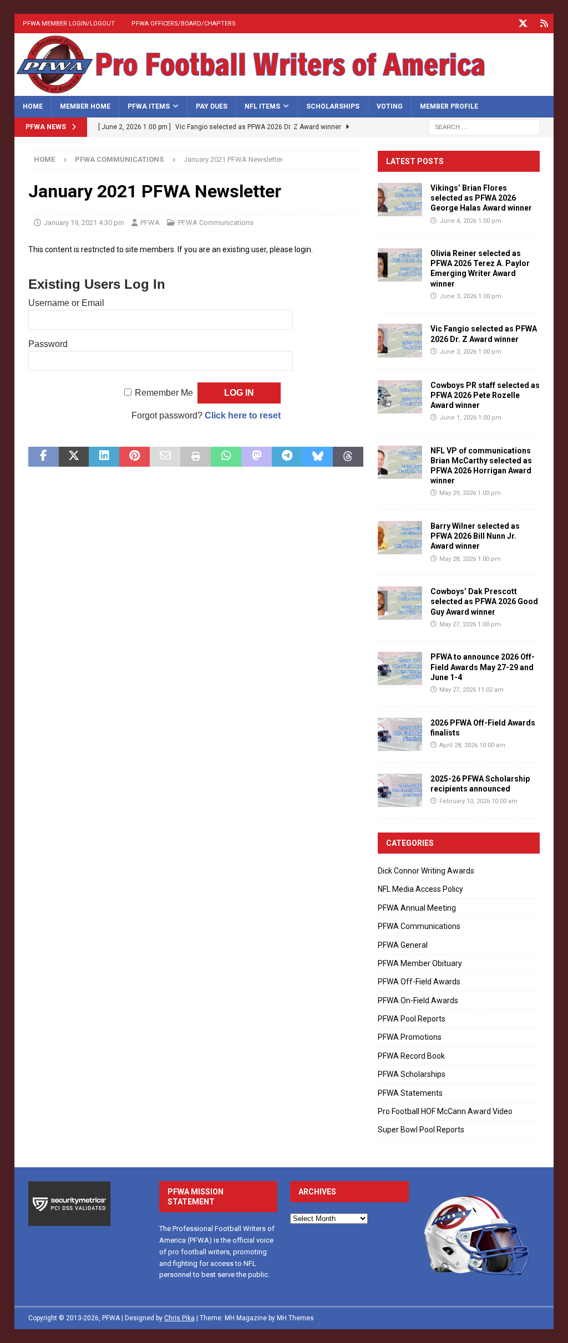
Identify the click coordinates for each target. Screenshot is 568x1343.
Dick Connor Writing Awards (426, 870)
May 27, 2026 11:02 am (471, 689)
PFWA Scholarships (411, 1074)
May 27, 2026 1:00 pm (470, 624)
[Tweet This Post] (74, 457)
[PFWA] (284, 89)
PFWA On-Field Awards (418, 1000)
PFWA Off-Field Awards (419, 981)
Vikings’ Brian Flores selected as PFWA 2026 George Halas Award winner (481, 197)
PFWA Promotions (410, 1037)
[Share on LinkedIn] (104, 457)
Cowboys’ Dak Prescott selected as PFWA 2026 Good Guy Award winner (484, 601)
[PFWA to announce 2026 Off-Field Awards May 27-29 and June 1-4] (400, 668)
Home (33, 106)
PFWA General (403, 945)
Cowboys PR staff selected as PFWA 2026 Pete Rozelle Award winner (485, 395)
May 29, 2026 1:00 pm (470, 493)
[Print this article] (195, 457)
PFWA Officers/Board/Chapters (183, 23)
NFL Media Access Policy (420, 889)
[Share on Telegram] (287, 457)
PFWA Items (149, 106)
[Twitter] (522, 23)
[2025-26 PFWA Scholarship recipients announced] (400, 790)
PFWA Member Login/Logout (69, 23)
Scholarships (332, 106)
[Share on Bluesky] (317, 457)
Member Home (85, 106)
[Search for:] (484, 126)
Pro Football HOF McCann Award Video (445, 1111)
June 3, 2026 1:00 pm (470, 296)
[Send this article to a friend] (165, 457)
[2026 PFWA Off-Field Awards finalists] (400, 734)
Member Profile (449, 106)
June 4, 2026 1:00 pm (470, 220)
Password (48, 344)
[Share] (544, 23)
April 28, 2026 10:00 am (472, 745)
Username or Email (66, 303)
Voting (390, 106)
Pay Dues (211, 106)
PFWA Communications (215, 222)
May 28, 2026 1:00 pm (470, 559)
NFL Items (262, 106)
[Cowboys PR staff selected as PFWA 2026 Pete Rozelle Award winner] (400, 396)
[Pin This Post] (134, 457)
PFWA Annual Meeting (417, 907)
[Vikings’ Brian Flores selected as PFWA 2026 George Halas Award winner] (400, 199)
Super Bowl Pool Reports (421, 1129)
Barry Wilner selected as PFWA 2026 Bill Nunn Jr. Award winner (475, 536)
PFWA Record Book (411, 1055)
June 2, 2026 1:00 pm (470, 351)
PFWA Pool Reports (411, 1018)
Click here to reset (243, 415)
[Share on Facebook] (43, 457)
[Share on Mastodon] (256, 457)
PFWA (150, 222)
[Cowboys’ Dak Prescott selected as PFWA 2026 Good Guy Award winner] (400, 603)
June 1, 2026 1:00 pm (470, 417)
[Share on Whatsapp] (226, 457)
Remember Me (164, 392)
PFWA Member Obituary (420, 963)
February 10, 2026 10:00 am (478, 801)
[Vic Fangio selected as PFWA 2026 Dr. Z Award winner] (400, 340)
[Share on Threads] (348, 457)
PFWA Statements (410, 1093)
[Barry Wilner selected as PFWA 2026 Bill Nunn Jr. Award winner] (400, 537)
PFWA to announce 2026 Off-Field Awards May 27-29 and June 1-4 (482, 666)
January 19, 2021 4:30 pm (84, 222)
